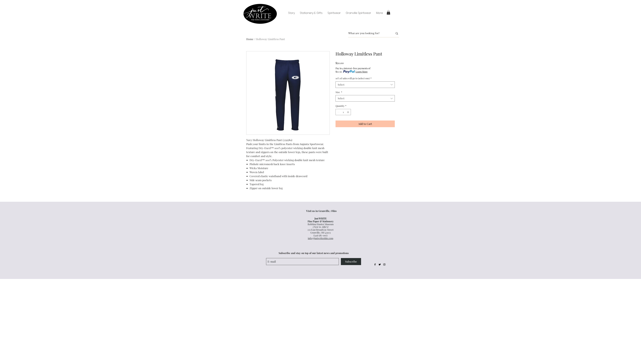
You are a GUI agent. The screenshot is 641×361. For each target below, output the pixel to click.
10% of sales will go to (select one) (354, 78)
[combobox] (365, 84)
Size (339, 92)
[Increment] (348, 112)
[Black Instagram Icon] (384, 264)
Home (249, 39)
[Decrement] (338, 112)
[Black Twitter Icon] (379, 264)
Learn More (362, 71)
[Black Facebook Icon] (375, 264)
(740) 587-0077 (320, 235)
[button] (388, 12)
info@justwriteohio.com (320, 238)
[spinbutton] (343, 112)
